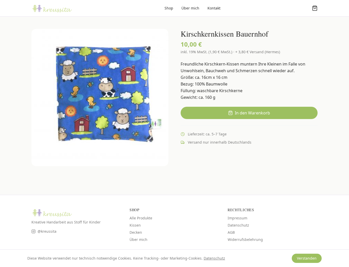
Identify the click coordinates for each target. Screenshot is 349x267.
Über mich (190, 8)
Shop (169, 8)
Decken (136, 232)
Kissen (135, 225)
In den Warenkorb (252, 113)
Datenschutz (238, 225)
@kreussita (47, 231)
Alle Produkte (141, 218)
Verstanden (307, 258)
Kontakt (213, 8)
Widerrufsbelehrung (245, 239)
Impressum (237, 218)
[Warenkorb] (315, 8)
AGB (231, 232)
